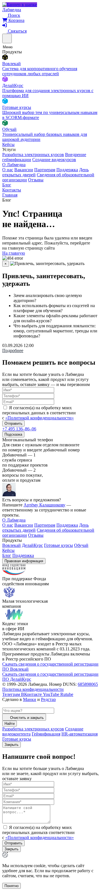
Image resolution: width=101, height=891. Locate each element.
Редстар (48, 699)
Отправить (13, 423)
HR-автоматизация (79, 734)
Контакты (11, 190)
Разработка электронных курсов (33, 154)
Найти (9, 723)
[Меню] (7, 38)
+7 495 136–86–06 (19, 428)
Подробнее (12, 350)
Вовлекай (11, 545)
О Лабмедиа (14, 164)
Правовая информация (23, 561)
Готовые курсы (58, 545)
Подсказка (13, 434)
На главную (13, 253)
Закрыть (11, 744)
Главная (9, 195)
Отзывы (35, 179)
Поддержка (67, 169)
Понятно (11, 886)
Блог (6, 184)
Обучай (81, 545)
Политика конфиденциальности (33, 689)
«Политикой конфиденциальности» (39, 417)
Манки (29, 699)
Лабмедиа (11, 9)
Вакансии (23, 169)
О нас (7, 169)
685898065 (88, 684)
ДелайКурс (32, 545)
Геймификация (46, 734)
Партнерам (44, 169)
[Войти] (4, 25)
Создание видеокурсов (54, 159)
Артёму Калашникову (44, 504)
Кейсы (8, 144)
